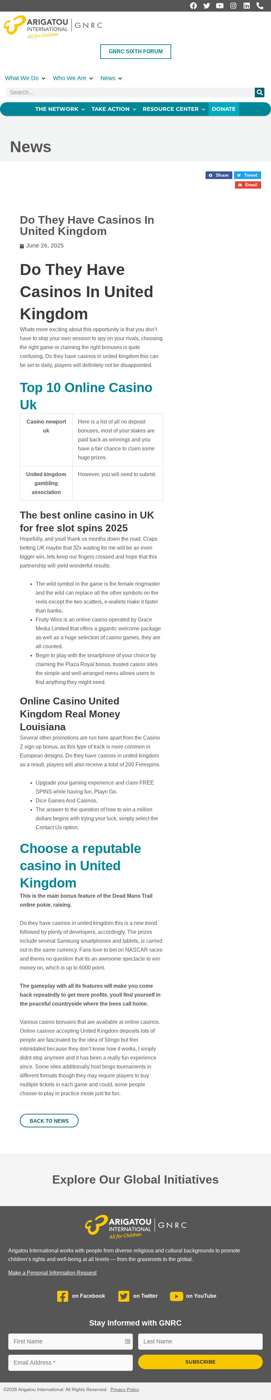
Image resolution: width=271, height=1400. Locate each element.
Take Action (111, 109)
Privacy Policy (124, 1389)
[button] (26, 78)
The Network (56, 109)
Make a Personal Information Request (52, 1273)
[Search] (259, 92)
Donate (224, 109)
